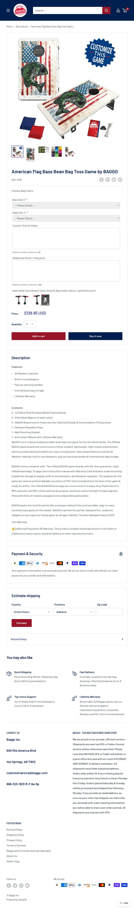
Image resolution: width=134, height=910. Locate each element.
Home (10, 26)
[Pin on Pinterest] (107, 179)
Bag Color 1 (18, 199)
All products (22, 26)
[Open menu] (8, 10)
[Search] (106, 10)
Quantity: (17, 324)
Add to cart (38, 336)
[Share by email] (120, 179)
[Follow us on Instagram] (21, 885)
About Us (12, 855)
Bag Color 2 (19, 212)
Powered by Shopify (17, 899)
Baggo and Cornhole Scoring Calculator (29, 850)
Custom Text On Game (25, 225)
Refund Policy (19, 639)
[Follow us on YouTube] (27, 885)
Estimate (22, 622)
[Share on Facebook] (101, 179)
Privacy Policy (14, 840)
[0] (125, 10)
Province (59, 604)
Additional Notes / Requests (28, 257)
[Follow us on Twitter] (15, 885)
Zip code (102, 604)
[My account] (118, 10)
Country (16, 604)
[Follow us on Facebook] (9, 885)
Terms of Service (16, 845)
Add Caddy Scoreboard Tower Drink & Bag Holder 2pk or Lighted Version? (54, 290)
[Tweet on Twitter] (114, 179)
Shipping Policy (15, 834)
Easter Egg (13, 861)
